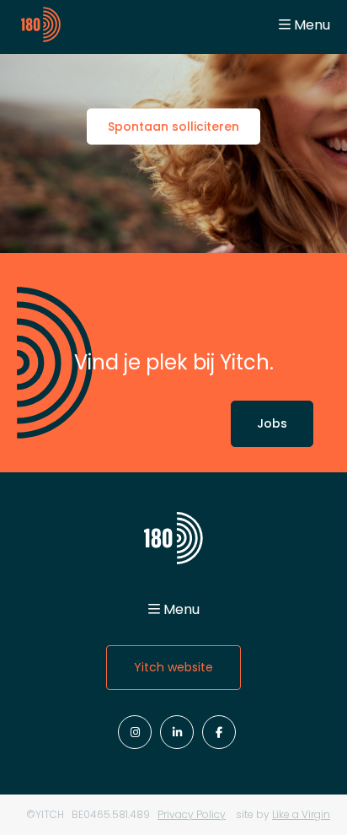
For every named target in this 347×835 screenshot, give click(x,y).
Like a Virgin (301, 814)
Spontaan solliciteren (173, 126)
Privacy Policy (191, 814)
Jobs (272, 423)
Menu (312, 25)
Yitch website (173, 667)
